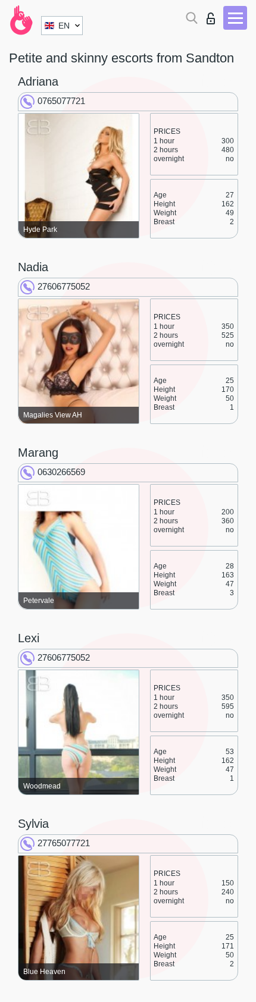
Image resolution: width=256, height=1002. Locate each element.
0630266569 (61, 472)
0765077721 (61, 101)
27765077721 (64, 843)
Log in (213, 15)
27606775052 (64, 286)
